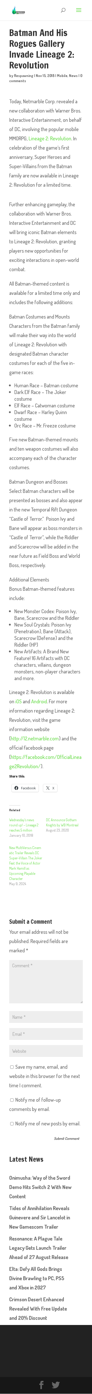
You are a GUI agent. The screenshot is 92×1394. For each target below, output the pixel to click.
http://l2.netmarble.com (35, 738)
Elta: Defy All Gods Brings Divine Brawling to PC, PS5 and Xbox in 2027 (36, 1278)
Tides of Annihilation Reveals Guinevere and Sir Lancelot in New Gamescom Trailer (39, 1217)
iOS (18, 701)
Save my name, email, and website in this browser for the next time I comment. (44, 1076)
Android (39, 701)
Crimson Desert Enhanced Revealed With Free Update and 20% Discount (38, 1308)
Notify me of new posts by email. (47, 1123)
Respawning (23, 75)
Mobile (62, 75)
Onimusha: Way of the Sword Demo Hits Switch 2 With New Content (40, 1187)
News (73, 75)
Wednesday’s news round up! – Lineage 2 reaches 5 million (23, 825)
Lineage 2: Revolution (50, 138)
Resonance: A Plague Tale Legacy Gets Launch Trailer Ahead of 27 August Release (38, 1247)
